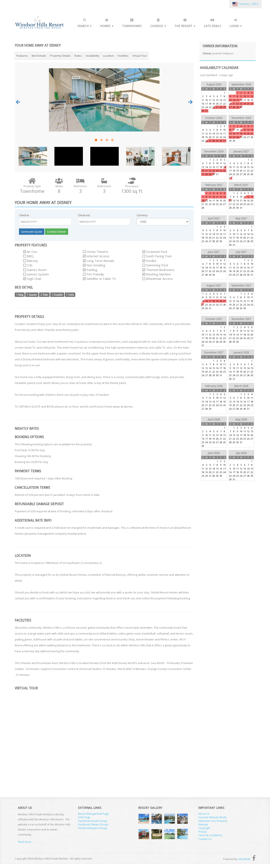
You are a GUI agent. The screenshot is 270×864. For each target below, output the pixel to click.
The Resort (183, 26)
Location (108, 56)
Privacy (202, 831)
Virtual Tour (139, 56)
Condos (157, 26)
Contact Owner (56, 231)
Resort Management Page (93, 814)
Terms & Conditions (210, 835)
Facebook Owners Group (93, 824)
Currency (142, 215)
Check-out (84, 215)
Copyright (204, 828)
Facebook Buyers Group (92, 828)
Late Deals (212, 26)
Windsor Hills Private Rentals (39, 22)
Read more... (25, 842)
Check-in (24, 215)
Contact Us (204, 839)
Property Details (60, 56)
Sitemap (203, 824)
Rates (78, 56)
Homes (105, 26)
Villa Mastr (244, 859)
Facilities (123, 56)
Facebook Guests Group (92, 821)
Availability (92, 56)
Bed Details (39, 56)
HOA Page (84, 817)
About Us (203, 814)
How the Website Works (212, 817)
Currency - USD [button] (247, 4)
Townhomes (132, 26)
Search (83, 26)
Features (22, 56)
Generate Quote (31, 231)
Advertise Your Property (212, 821)
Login (235, 26)
